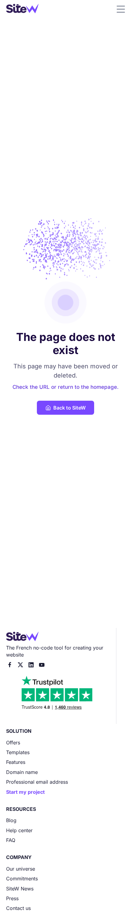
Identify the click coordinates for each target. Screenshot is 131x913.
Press (12, 898)
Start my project (25, 792)
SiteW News (20, 889)
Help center (19, 830)
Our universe (20, 869)
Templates (18, 752)
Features (15, 762)
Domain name (22, 772)
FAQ (10, 840)
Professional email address (37, 782)
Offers (13, 742)
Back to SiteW (69, 408)
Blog (11, 820)
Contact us (18, 908)
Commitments (22, 878)
